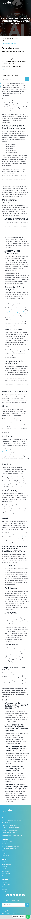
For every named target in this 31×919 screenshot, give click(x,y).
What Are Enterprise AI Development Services (13, 52)
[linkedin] (23, 895)
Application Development (10, 40)
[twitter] (11, 895)
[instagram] (14, 895)
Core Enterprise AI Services (10, 56)
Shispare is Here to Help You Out (11, 66)
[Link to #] (27, 3)
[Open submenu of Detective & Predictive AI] (28, 833)
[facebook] (7, 895)
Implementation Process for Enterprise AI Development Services (14, 62)
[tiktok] (17, 895)
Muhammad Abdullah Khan (10, 38)
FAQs (3, 69)
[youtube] (20, 895)
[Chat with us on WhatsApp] (28, 917)
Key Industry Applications (9, 59)
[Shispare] (6, 2)
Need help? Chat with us (18, 916)
